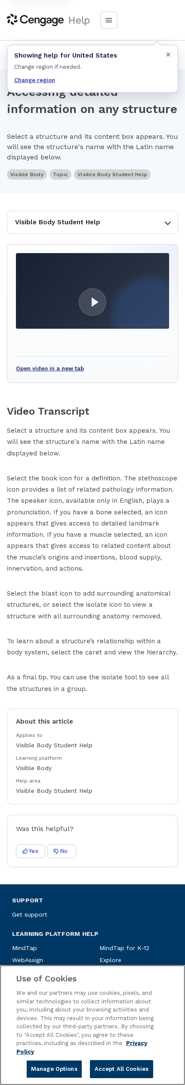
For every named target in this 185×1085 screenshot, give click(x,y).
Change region (34, 80)
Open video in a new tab (50, 368)
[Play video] (92, 291)
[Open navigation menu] (108, 20)
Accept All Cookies (121, 1069)
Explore (110, 960)
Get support (29, 914)
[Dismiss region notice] (168, 55)
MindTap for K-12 (124, 947)
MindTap (24, 947)
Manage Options (54, 1069)
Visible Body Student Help (57, 222)
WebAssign (27, 960)
